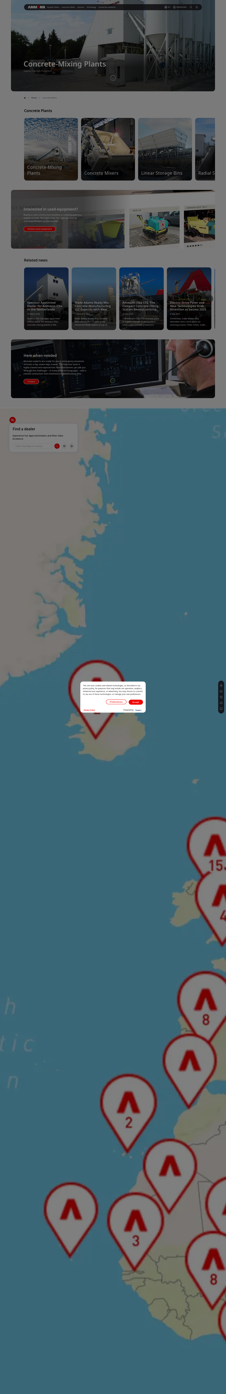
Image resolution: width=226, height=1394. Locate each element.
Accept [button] (135, 702)
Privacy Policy (89, 710)
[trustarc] (138, 710)
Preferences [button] (116, 701)
